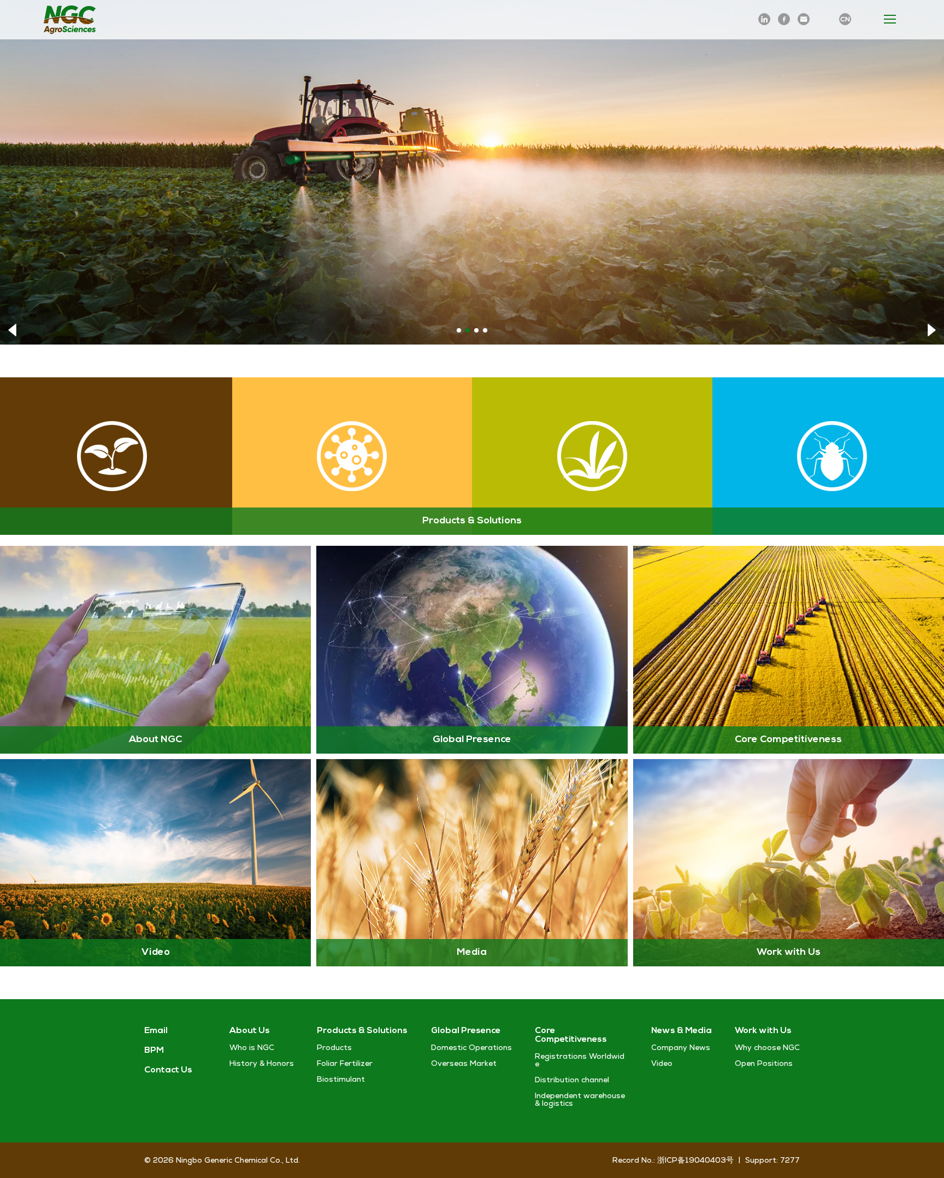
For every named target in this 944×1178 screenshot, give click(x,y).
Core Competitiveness (571, 1035)
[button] (12, 330)
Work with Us (763, 1031)
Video (661, 1063)
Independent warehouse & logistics (580, 1099)
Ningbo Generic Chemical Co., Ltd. (238, 1160)
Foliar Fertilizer (345, 1063)
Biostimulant (341, 1079)
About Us (249, 1031)
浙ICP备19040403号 (695, 1160)
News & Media (681, 1031)
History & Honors (261, 1063)
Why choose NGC (767, 1047)
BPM (154, 1050)
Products (334, 1047)
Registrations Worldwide (579, 1060)
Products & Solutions (362, 1031)
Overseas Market (464, 1063)
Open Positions (764, 1063)
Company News (680, 1047)
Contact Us (168, 1070)
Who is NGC (251, 1047)
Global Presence (465, 1031)
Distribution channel (572, 1079)
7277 (790, 1160)
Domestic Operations (471, 1047)
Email (156, 1031)
